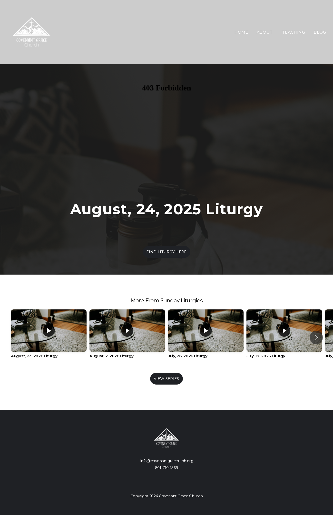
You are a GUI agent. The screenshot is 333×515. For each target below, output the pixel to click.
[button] (316, 337)
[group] (49, 337)
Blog (320, 32)
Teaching (293, 32)
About (265, 32)
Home (241, 32)
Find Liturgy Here (166, 251)
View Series (166, 378)
